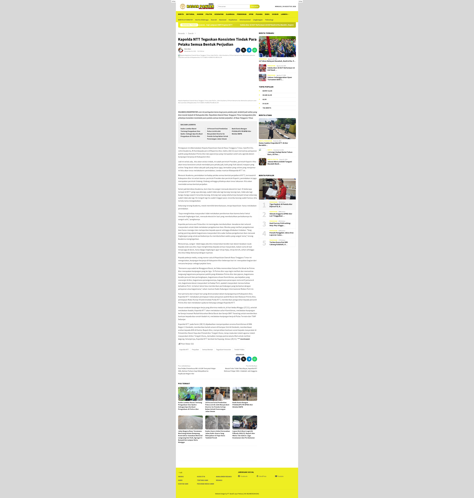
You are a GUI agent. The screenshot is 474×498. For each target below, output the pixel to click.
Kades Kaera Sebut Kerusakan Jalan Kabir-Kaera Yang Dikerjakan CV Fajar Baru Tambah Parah (217, 434)
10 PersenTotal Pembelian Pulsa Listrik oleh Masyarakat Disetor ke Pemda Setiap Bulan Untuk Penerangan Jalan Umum (217, 134)
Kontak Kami (183, 484)
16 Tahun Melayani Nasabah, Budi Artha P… (277, 61)
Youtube (280, 476)
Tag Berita (267, 108)
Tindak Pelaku (239, 349)
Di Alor (265, 104)
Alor (265, 99)
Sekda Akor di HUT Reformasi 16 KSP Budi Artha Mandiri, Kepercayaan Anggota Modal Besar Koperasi (254, 25)
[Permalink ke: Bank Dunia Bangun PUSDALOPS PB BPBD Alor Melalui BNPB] (244, 394)
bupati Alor (267, 91)
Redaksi (219, 480)
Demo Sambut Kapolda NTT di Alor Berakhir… (273, 144)
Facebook (244, 476)
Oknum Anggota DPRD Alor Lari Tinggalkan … (280, 215)
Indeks (181, 477)
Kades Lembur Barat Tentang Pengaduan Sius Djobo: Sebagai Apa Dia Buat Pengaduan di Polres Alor (190, 405)
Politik (275, 159)
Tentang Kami (202, 480)
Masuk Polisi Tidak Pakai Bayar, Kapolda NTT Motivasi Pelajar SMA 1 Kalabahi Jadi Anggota (240, 368)
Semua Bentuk (207, 349)
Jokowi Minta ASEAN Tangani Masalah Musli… (279, 163)
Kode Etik (201, 477)
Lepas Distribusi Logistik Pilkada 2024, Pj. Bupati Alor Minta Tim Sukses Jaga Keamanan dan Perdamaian (243, 434)
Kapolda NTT (184, 349)
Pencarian (254, 6)
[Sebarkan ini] (238, 50)
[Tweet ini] (243, 50)
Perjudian (195, 349)
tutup (173, 1)
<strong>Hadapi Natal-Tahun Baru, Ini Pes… (279, 153)
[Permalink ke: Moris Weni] (180, 50)
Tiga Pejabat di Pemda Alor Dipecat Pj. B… (280, 205)
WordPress (262, 476)
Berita (261, 141)
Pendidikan (263, 59)
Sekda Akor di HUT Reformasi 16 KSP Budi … (281, 69)
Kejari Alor (267, 95)
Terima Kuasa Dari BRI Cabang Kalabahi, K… (278, 243)
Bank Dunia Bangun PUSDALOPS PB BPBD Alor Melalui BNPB (241, 131)
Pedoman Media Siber (205, 484)
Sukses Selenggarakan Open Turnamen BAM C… (279, 78)
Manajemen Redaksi (224, 477)
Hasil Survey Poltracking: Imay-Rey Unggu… (280, 224)
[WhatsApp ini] (254, 50)
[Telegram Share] (249, 50)
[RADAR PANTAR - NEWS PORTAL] (197, 6)
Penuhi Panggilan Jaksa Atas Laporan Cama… (281, 234)
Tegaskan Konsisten (223, 349)
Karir (180, 480)
